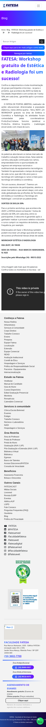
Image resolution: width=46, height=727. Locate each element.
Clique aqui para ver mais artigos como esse (23, 47)
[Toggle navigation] (38, 5)
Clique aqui (23, 701)
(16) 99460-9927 (24, 667)
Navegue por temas (23, 53)
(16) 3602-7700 (12, 656)
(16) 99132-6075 (24, 677)
